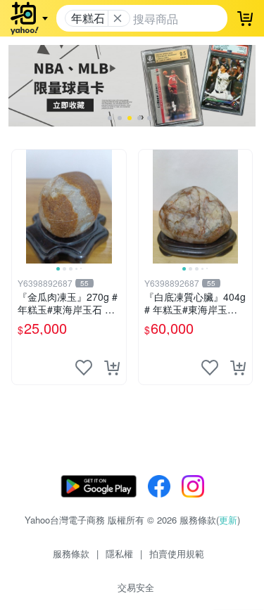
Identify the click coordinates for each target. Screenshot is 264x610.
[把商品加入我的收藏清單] (83, 367)
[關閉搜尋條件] (117, 18)
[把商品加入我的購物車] (111, 367)
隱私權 (119, 553)
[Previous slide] (21, 206)
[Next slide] (117, 206)
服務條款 (71, 553)
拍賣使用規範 (176, 553)
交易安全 (136, 587)
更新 (228, 519)
